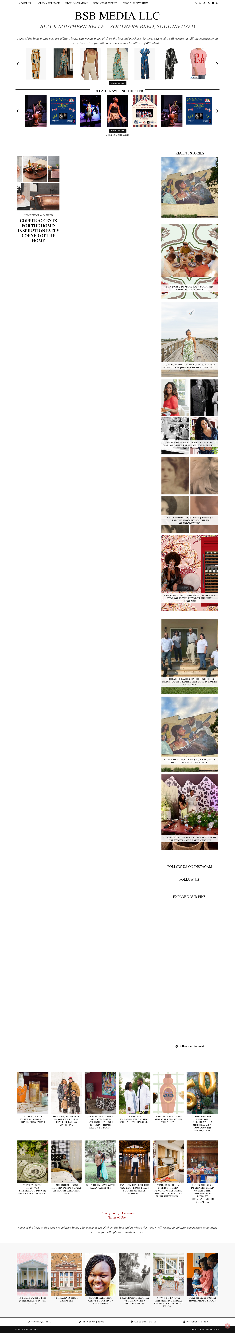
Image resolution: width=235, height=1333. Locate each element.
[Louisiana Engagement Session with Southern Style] (134, 1093)
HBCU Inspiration (76, 3)
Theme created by (204, 1329)
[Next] (216, 64)
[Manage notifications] (227, 1326)
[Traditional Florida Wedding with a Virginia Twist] (134, 1274)
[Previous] (18, 64)
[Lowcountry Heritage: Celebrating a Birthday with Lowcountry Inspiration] (202, 1093)
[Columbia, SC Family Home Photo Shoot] (202, 1274)
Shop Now (117, 83)
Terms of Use (117, 1217)
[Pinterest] (204, 3)
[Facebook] (209, 3)
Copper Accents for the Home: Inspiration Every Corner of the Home (38, 230)
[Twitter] (196, 3)
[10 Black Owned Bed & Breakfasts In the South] (32, 1274)
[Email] (213, 3)
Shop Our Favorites (135, 3)
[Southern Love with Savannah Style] (100, 1161)
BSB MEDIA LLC (117, 15)
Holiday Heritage (48, 3)
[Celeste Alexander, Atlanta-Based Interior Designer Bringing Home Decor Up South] (100, 1093)
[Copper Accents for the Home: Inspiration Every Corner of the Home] (38, 183)
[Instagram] (200, 3)
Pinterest (197, 1322)
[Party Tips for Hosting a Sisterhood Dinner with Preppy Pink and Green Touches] (32, 1161)
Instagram (92, 1322)
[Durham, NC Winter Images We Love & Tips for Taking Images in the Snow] (66, 1093)
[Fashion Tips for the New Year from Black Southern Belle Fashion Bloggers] (134, 1161)
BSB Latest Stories (105, 3)
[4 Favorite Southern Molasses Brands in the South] (168, 1093)
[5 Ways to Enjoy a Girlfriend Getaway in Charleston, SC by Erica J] (168, 1274)
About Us (25, 3)
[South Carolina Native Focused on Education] (100, 1274)
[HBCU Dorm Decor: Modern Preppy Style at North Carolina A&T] (66, 1161)
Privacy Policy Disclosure (117, 1213)
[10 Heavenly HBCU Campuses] (66, 1274)
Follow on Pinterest (191, 1046)
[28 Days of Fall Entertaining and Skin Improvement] (32, 1093)
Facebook (145, 1322)
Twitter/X (41, 1322)
